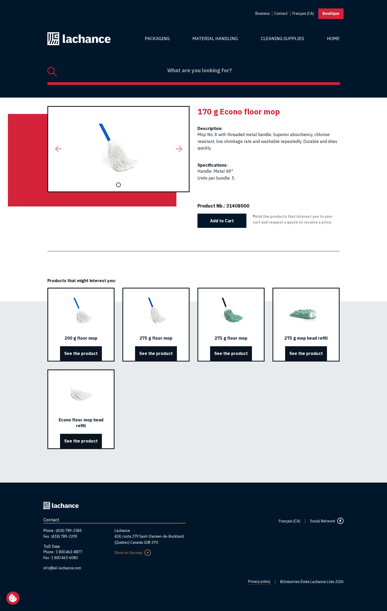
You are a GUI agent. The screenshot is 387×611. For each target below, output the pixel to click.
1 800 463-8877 (69, 552)
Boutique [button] (330, 13)
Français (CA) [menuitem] (303, 13)
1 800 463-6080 (64, 557)
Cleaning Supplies (282, 38)
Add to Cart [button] (222, 220)
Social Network (322, 521)
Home (333, 38)
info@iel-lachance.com (62, 568)
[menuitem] (262, 13)
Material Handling (215, 38)
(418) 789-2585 (69, 530)
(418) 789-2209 (64, 536)
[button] (58, 149)
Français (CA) (289, 521)
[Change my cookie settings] (12, 598)
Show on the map (128, 552)
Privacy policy (259, 581)
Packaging (157, 38)
